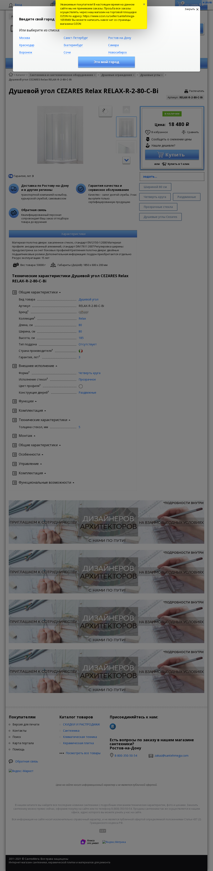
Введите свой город (36, 19)
